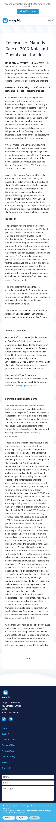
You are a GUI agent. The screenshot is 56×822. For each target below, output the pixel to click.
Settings (34, 818)
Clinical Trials (8, 739)
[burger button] (49, 20)
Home (4, 728)
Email (4, 781)
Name (4, 775)
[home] (7, 20)
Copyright (6, 768)
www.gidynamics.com (26, 385)
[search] (53, 20)
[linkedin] (10, 719)
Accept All (8, 818)
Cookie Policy (8, 756)
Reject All (22, 818)
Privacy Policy (8, 751)
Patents (6, 762)
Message (6, 787)
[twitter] (4, 719)
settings (21, 813)
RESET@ (6, 734)
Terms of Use (8, 745)
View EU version (28, 11)
